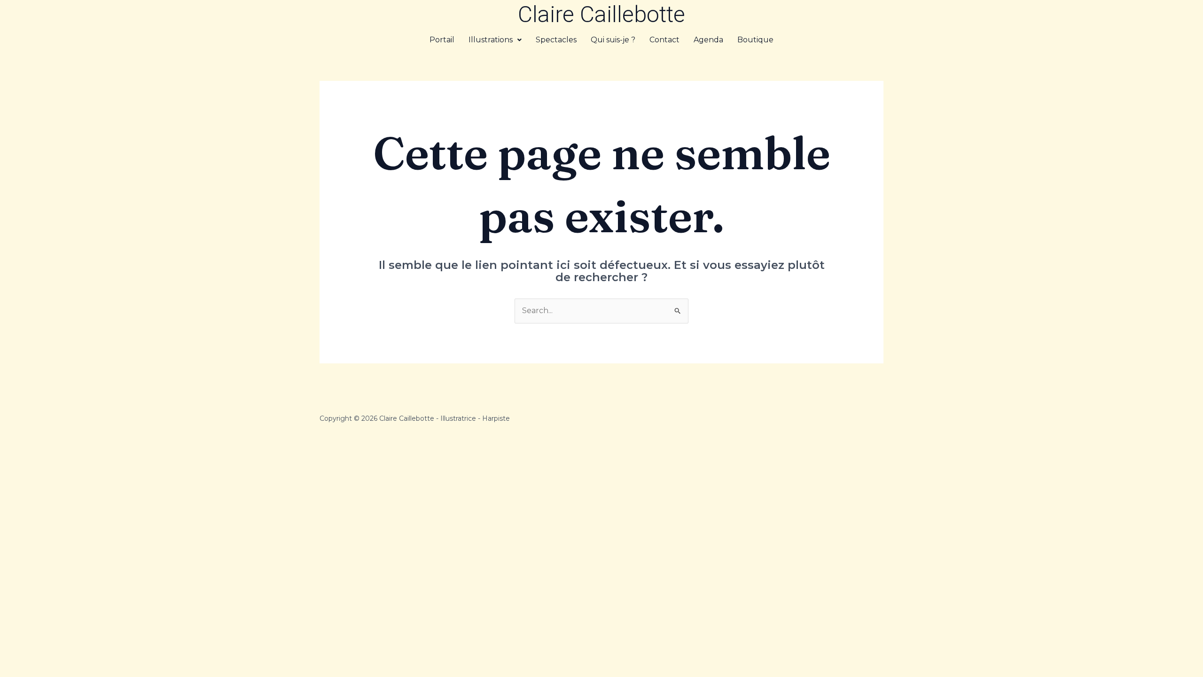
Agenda (708, 39)
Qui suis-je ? (613, 39)
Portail (442, 39)
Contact (664, 39)
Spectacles (556, 39)
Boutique (755, 39)
